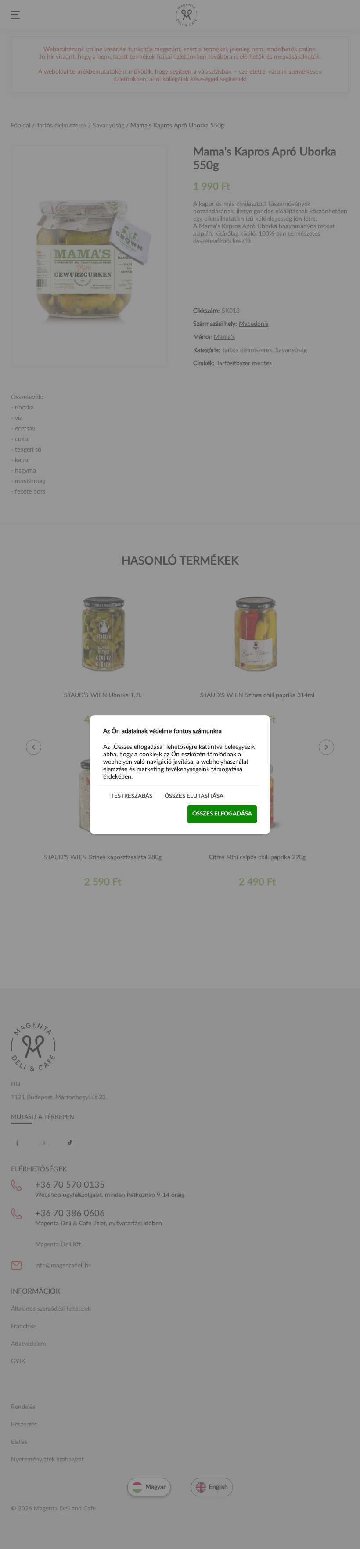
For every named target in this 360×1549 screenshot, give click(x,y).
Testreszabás (131, 796)
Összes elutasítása (194, 796)
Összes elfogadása (222, 814)
